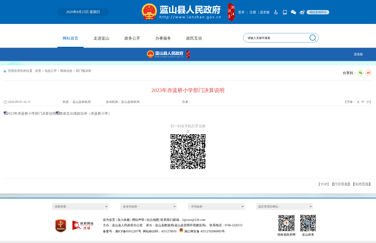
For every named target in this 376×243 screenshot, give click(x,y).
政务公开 (132, 38)
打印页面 (341, 184)
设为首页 (109, 219)
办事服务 (163, 38)
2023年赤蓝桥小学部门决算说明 (31, 113)
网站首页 (70, 38)
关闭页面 (362, 184)
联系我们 (166, 219)
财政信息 (66, 70)
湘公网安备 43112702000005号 (204, 231)
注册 (253, 12)
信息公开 (51, 70)
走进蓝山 (101, 38)
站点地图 (153, 219)
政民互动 (194, 38)
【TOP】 (324, 184)
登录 (241, 12)
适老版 (358, 54)
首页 (38, 70)
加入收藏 (124, 219)
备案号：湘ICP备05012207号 (122, 231)
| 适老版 (264, 12)
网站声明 (138, 219)
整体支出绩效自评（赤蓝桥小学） (85, 113)
